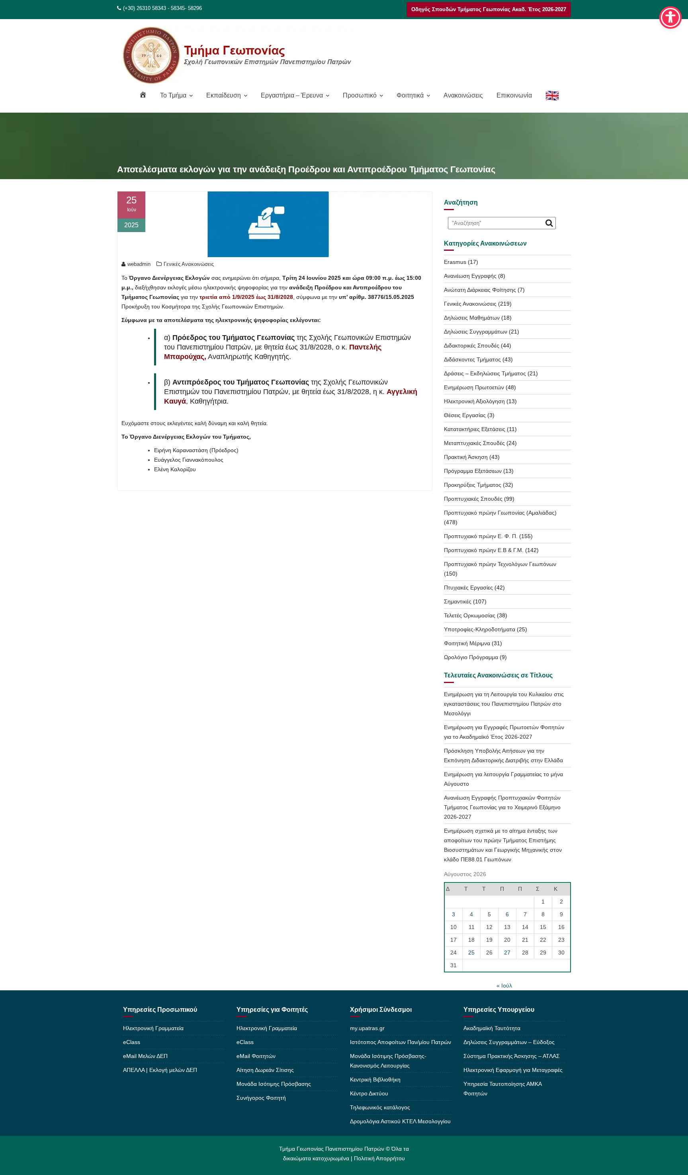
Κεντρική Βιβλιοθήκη (375, 1079)
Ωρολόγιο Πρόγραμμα (471, 657)
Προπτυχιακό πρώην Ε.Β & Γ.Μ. (484, 550)
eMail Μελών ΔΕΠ (145, 1056)
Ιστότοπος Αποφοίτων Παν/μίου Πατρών (400, 1042)
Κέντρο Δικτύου (369, 1093)
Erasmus (455, 262)
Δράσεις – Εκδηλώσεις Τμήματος (485, 373)
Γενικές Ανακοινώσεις (189, 264)
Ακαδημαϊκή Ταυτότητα (491, 1028)
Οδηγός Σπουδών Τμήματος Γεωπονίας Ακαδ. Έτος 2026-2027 (488, 9)
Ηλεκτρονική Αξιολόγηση (474, 401)
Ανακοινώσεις (463, 95)
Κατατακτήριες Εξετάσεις (474, 429)
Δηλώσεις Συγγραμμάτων (475, 331)
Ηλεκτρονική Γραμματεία (153, 1028)
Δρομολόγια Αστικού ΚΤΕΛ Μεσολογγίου (400, 1121)
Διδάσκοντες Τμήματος (472, 359)
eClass (131, 1042)
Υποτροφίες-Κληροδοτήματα (479, 629)
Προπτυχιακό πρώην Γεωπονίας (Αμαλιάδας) (500, 512)
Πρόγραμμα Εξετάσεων (473, 471)
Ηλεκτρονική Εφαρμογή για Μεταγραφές (513, 1070)
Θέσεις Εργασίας (465, 415)
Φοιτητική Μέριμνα (467, 643)
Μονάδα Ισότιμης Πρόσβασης (273, 1084)
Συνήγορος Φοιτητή (261, 1098)
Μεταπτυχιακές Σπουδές (474, 443)
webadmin (138, 264)
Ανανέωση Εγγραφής (470, 276)
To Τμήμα (173, 95)
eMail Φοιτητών (256, 1056)
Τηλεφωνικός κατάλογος (380, 1107)
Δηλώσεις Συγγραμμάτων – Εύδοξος (509, 1042)
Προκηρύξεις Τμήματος (472, 485)
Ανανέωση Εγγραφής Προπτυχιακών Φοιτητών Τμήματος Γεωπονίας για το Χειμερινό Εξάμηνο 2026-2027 (502, 807)
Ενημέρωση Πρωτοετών (474, 387)
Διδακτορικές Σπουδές (471, 345)
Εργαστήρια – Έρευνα (292, 95)
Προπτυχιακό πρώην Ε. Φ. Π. (481, 536)
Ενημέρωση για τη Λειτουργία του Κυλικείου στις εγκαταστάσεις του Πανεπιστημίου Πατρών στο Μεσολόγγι (504, 703)
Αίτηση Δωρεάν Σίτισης (265, 1070)
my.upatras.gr (367, 1028)
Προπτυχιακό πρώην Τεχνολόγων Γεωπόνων (500, 564)
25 (471, 952)
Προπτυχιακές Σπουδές (473, 499)
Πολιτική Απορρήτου (379, 1158)
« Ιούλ (504, 985)
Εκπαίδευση (223, 95)
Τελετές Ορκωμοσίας (469, 615)
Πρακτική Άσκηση (466, 457)
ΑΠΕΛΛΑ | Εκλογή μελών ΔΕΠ (160, 1070)
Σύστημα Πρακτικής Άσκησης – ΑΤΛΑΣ (511, 1056)
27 (507, 952)
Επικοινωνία (514, 95)
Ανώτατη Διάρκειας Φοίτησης (480, 290)
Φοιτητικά (410, 95)
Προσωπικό (360, 95)
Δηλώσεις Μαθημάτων (472, 317)
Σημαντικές (457, 601)
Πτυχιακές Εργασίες (468, 587)
